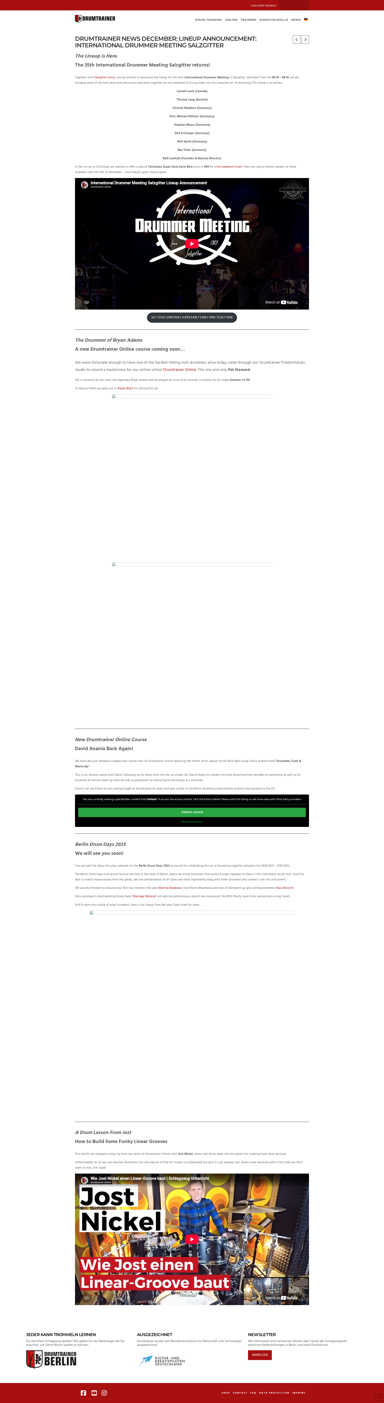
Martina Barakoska (170, 888)
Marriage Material (144, 896)
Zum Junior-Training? (263, 6)
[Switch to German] (305, 19)
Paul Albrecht (285, 888)
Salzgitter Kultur (105, 77)
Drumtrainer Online (179, 370)
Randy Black (125, 388)
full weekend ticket (229, 166)
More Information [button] (192, 822)
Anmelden (260, 1355)
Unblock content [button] (192, 812)
